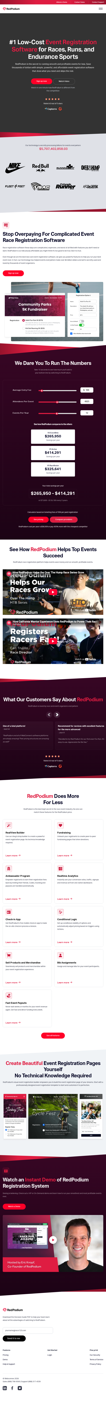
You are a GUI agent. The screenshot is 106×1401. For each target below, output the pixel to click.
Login (49, 1355)
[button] (49, 715)
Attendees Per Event (23, 402)
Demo (5, 1360)
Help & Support (9, 1364)
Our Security (95, 1355)
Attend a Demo (61, 2)
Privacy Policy (95, 1364)
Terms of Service (96, 1360)
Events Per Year (21, 413)
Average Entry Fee (22, 390)
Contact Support (98, 2)
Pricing (5, 1355)
